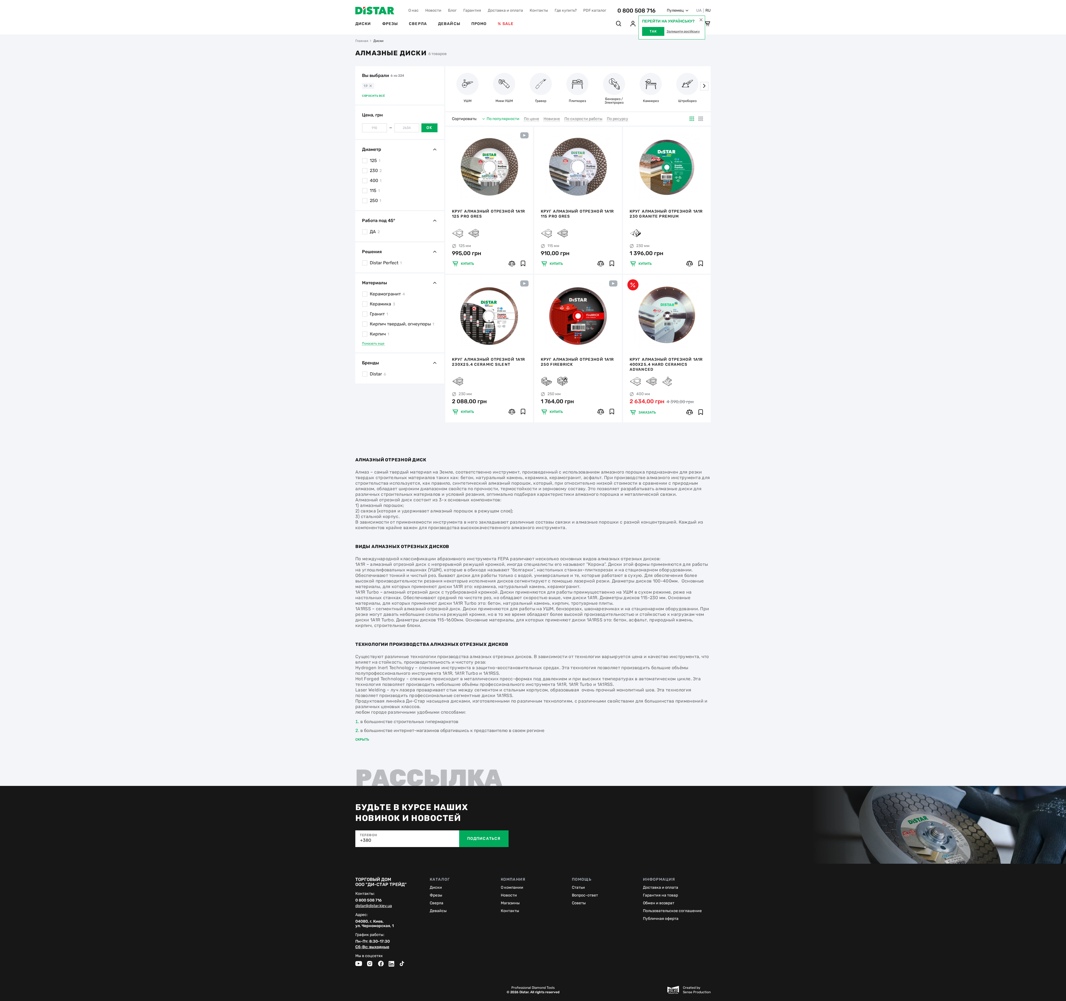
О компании (512, 887)
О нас (413, 10)
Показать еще (373, 343)
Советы (579, 903)
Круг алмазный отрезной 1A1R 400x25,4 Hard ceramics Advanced (666, 364)
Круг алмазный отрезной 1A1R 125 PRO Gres (488, 214)
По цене (531, 119)
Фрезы (390, 23)
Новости (433, 10)
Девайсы (449, 23)
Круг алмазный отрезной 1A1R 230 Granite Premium (666, 214)
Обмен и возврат (658, 903)
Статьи (578, 887)
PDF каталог (594, 10)
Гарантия (472, 10)
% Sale (506, 23)
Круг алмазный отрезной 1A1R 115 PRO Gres (577, 214)
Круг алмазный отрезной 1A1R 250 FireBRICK (577, 362)
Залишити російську (683, 31)
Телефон (368, 835)
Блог (452, 10)
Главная (361, 41)
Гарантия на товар (660, 895)
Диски (363, 23)
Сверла (418, 23)
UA (699, 10)
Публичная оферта (660, 918)
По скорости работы (583, 119)
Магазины (510, 903)
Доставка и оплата (505, 10)
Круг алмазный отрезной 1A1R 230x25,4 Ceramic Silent (488, 362)
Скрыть (362, 739)
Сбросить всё (373, 96)
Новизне (552, 119)
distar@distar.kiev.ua (373, 906)
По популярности (503, 119)
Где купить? (566, 10)
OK (429, 127)
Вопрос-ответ (585, 895)
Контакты (539, 10)
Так (653, 31)
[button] (704, 86)
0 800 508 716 (636, 10)
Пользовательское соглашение (672, 910)
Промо (479, 23)
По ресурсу (617, 119)
